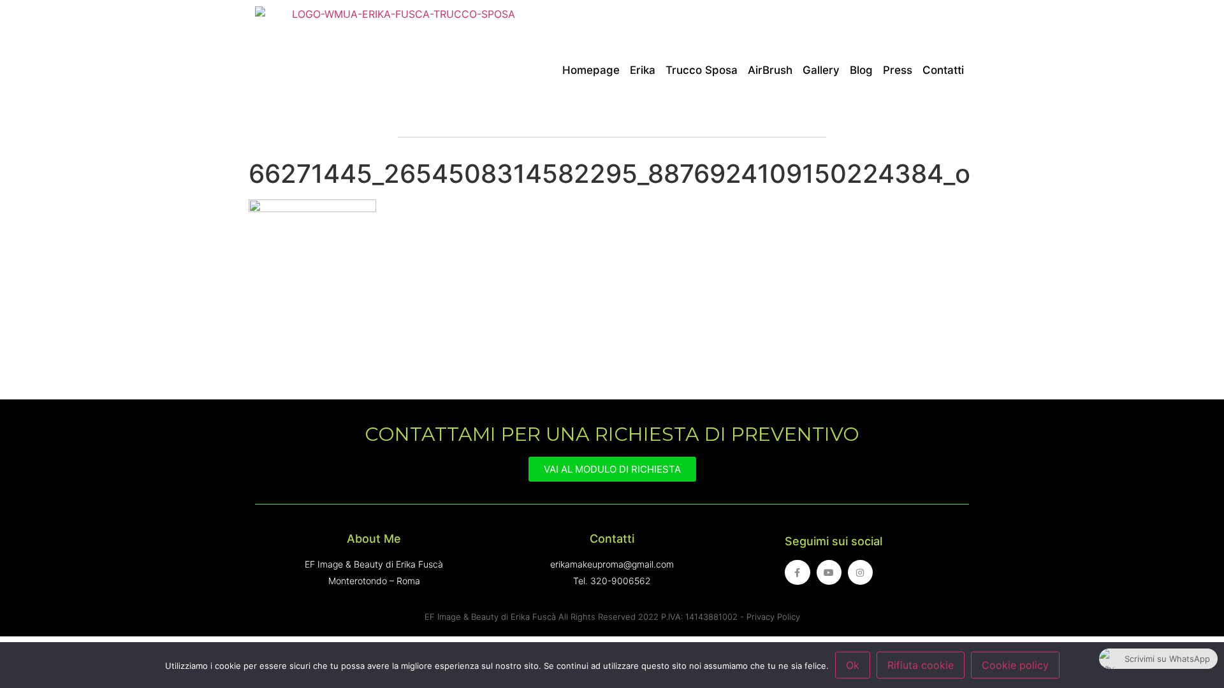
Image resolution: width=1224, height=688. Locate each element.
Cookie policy (1015, 665)
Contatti (943, 70)
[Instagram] (860, 572)
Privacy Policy (773, 617)
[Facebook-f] (797, 572)
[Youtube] (829, 572)
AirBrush (770, 70)
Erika (642, 70)
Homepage (591, 70)
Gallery (821, 70)
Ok (852, 665)
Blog (861, 70)
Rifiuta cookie (920, 665)
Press (897, 70)
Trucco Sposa (702, 70)
